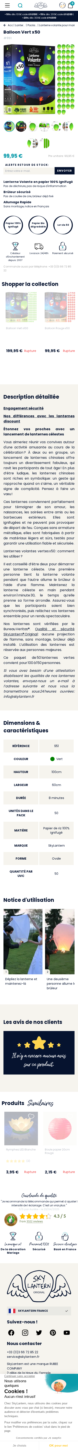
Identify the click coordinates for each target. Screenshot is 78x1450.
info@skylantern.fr (18, 696)
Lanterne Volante (20, 25)
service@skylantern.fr (23, 1357)
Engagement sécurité (23, 408)
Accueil (10, 25)
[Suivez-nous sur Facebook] (11, 1332)
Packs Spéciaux (32, 25)
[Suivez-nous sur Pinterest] (53, 1332)
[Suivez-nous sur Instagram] (25, 1332)
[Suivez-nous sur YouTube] (66, 1332)
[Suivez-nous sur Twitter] (39, 1332)
